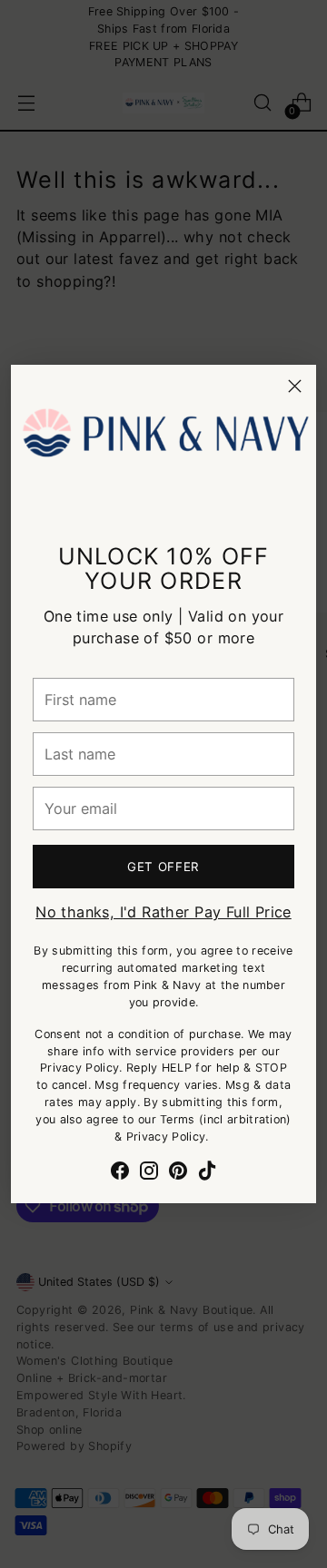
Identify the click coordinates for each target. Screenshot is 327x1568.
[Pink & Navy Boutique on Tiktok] (207, 1173)
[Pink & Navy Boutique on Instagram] (149, 1173)
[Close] (295, 386)
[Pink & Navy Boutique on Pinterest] (178, 1173)
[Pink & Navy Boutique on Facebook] (120, 1173)
